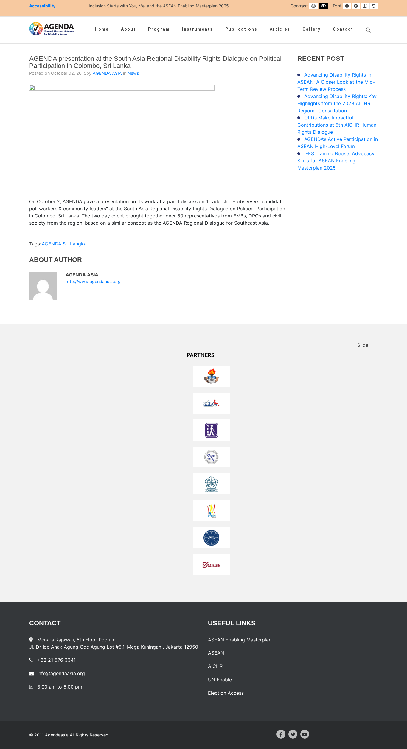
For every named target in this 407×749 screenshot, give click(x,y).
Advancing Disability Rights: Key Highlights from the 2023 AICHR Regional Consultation (337, 103)
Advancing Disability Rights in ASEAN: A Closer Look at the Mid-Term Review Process (336, 82)
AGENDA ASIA (108, 73)
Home (102, 29)
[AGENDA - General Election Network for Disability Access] (51, 29)
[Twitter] (292, 734)
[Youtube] (304, 734)
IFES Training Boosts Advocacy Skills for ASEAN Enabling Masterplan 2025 (336, 160)
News (133, 73)
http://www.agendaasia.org (93, 281)
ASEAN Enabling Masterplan (239, 640)
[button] (369, 30)
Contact (343, 29)
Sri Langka (74, 244)
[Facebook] (280, 734)
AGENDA (51, 244)
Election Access (226, 693)
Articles (280, 29)
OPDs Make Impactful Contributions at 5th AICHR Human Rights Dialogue (336, 125)
